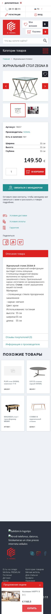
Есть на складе (10, 569)
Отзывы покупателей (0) (19, 337)
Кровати (29, 578)
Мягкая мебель (33, 572)
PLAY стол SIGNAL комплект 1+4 (11, 382)
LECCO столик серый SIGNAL (35, 382)
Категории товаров (35, 569)
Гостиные (7, 575)
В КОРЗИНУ (37, 171)
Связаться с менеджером (28, 187)
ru (38, 9)
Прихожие (30, 580)
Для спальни (32, 575)
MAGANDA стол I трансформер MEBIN (11, 419)
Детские (6, 578)
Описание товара (15, 253)
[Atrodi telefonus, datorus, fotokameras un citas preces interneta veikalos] (26, 540)
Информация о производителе (23, 344)
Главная (6, 59)
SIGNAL (26, 132)
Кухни (5, 580)
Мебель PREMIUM (11, 572)
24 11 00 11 (15, 8)
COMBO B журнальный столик (35, 419)
